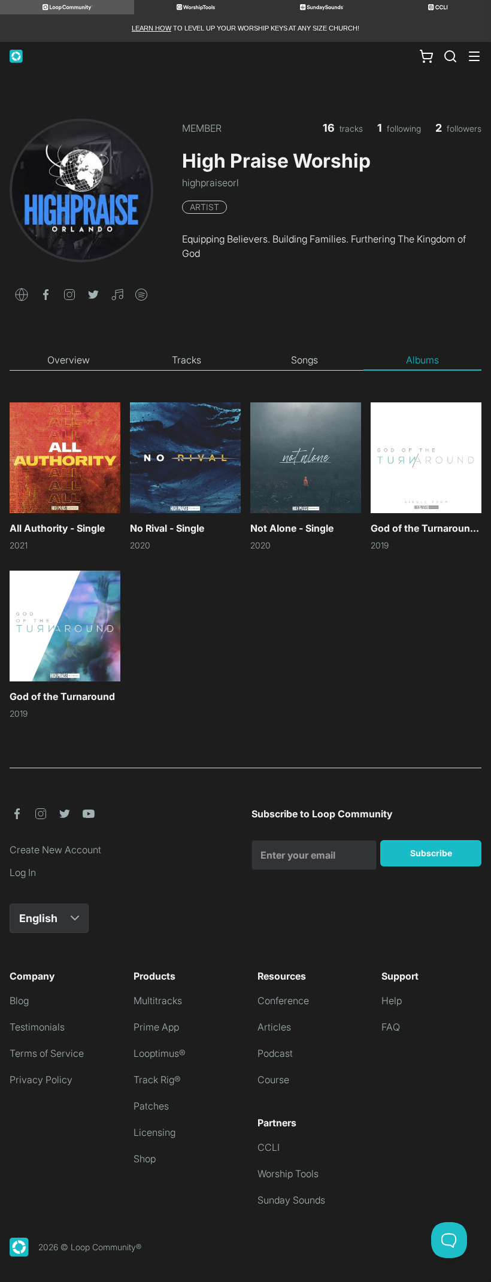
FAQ (390, 1027)
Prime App (156, 1027)
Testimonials (37, 1027)
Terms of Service (47, 1053)
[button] (21, 293)
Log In (23, 872)
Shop (145, 1159)
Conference (283, 1001)
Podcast (275, 1053)
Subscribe (431, 853)
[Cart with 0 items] (426, 56)
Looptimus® (160, 1053)
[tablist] (245, 360)
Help (391, 1001)
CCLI (268, 1147)
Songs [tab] (304, 360)
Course (273, 1080)
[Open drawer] (474, 56)
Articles (274, 1027)
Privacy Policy (41, 1080)
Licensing (154, 1132)
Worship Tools (288, 1174)
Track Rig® (157, 1080)
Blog (19, 1001)
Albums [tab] (422, 360)
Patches (151, 1106)
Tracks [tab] (186, 360)
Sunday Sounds (291, 1200)
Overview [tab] (68, 360)
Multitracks (158, 1001)
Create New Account (55, 850)
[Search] (450, 56)
